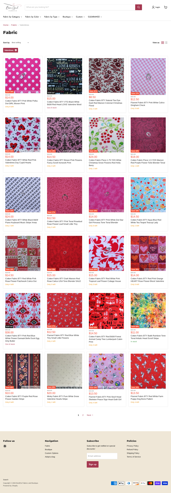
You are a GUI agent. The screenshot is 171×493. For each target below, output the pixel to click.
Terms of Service (134, 457)
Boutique (67, 16)
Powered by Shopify (10, 486)
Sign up (93, 464)
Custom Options (51, 453)
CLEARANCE (94, 16)
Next (89, 415)
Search (5, 480)
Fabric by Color (32, 16)
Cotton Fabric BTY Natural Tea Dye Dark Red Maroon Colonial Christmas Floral (105, 103)
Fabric (14, 25)
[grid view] (162, 42)
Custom (79, 16)
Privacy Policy (133, 446)
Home (6, 25)
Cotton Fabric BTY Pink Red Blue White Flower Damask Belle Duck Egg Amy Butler (22, 338)
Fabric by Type (51, 16)
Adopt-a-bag (50, 457)
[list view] (166, 42)
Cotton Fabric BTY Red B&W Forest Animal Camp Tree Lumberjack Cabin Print (105, 339)
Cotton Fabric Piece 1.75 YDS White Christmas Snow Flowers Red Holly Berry (105, 162)
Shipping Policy (133, 453)
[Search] (138, 7)
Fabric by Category (12, 16)
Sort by (6, 42)
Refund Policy (132, 449)
